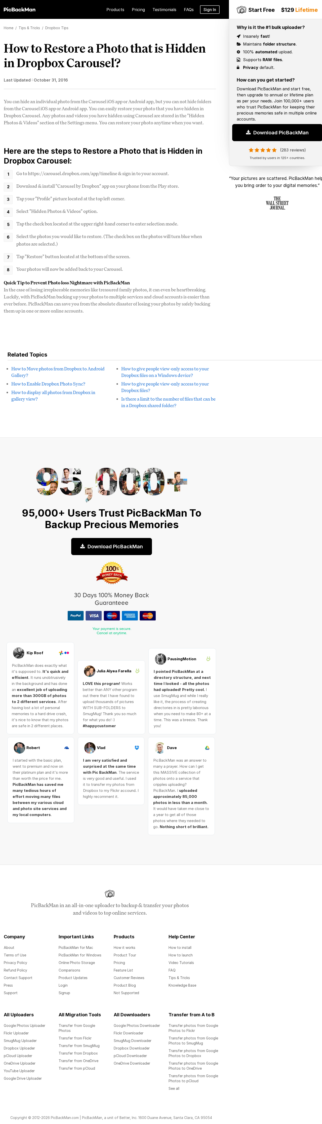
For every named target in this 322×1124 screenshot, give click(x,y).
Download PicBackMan (114, 547)
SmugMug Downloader (132, 1040)
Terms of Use (15, 955)
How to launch (181, 955)
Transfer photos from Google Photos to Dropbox (193, 1053)
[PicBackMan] (19, 8)
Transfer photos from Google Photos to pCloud (193, 1078)
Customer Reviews (129, 978)
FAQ (172, 970)
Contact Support (18, 978)
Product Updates (73, 978)
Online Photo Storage (77, 962)
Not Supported (126, 993)
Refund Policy (15, 970)
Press (8, 985)
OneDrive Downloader (132, 1063)
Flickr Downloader (128, 1033)
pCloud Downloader (130, 1056)
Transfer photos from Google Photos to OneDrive (193, 1065)
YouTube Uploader (19, 1071)
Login (63, 985)
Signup (64, 993)
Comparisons (69, 970)
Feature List (123, 970)
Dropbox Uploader (19, 1048)
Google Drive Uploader (23, 1078)
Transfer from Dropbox (78, 1053)
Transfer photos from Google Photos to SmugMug (193, 1040)
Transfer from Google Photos (77, 1028)
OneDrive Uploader (19, 1063)
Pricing (119, 962)
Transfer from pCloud (77, 1068)
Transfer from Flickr (75, 1038)
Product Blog (125, 985)
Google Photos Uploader (24, 1025)
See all (174, 1088)
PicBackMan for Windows (80, 955)
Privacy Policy (15, 962)
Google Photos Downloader (137, 1025)
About (9, 947)
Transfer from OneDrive (78, 1061)
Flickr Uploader (16, 1033)
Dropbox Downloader (132, 1048)
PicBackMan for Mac (76, 947)
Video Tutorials (181, 962)
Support (11, 993)
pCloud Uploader (18, 1056)
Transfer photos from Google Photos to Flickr (193, 1028)
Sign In (210, 9)
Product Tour (125, 955)
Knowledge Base (182, 985)
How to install (180, 947)
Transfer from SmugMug (79, 1045)
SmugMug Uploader (20, 1040)
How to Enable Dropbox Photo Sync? (48, 384)
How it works (124, 947)
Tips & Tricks (179, 978)
